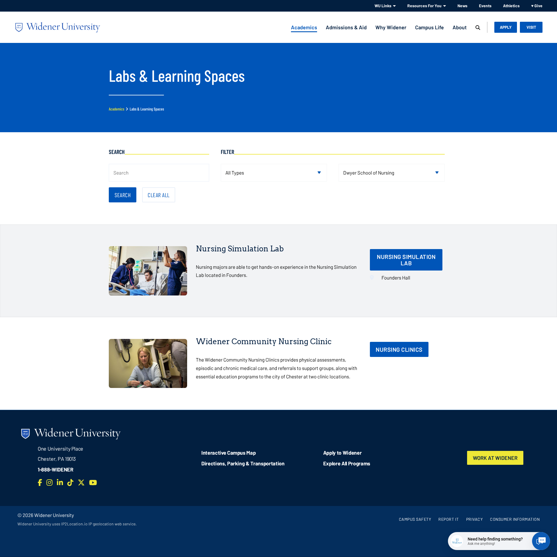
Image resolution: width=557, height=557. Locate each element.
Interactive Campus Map (228, 452)
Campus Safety (415, 519)
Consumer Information (515, 519)
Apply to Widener (342, 452)
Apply (506, 27)
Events (485, 5)
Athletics (511, 5)
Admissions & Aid (346, 27)
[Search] (477, 27)
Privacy (474, 519)
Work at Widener (495, 458)
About (460, 27)
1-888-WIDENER (55, 469)
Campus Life (429, 27)
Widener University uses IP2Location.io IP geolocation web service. (77, 523)
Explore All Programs (346, 463)
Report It (448, 519)
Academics (304, 27)
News (462, 5)
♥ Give (536, 5)
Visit (531, 27)
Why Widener (390, 27)
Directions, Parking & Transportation (243, 463)
